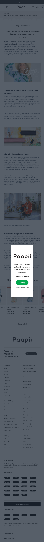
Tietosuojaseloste (22, 276)
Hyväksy (22, 282)
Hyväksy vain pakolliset (22, 287)
